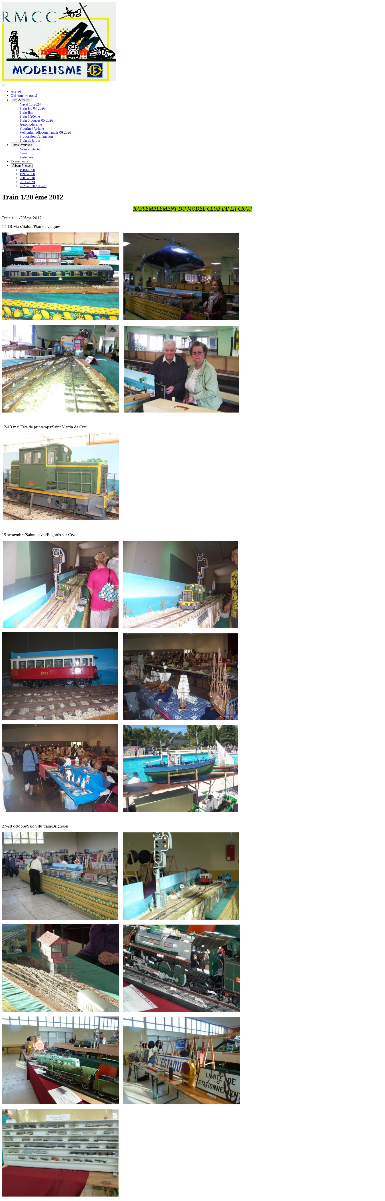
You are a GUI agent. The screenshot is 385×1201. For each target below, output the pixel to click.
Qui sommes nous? (24, 95)
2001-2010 (27, 178)
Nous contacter (30, 149)
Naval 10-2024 (30, 104)
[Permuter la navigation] (3, 85)
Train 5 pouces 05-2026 (36, 120)
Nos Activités (21, 100)
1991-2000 (27, 174)
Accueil (16, 91)
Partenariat (27, 157)
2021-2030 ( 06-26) (33, 186)
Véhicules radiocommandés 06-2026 (45, 132)
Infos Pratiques (22, 145)
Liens (23, 153)
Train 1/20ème (30, 116)
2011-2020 (27, 182)
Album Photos (21, 165)
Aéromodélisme (31, 124)
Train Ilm (26, 112)
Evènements (19, 161)
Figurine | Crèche (32, 128)
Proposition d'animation (36, 136)
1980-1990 (27, 170)
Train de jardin (30, 140)
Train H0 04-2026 (32, 108)
